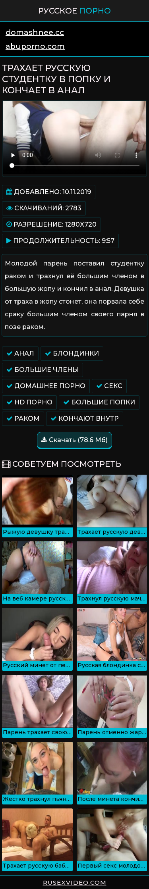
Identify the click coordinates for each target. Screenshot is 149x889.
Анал (23, 353)
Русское (74, 10)
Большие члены (46, 369)
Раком (26, 418)
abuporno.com (35, 46)
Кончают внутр (88, 418)
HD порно (32, 402)
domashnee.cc (35, 32)
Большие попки (102, 402)
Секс (112, 386)
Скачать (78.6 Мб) (77, 440)
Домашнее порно (49, 386)
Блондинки (75, 353)
